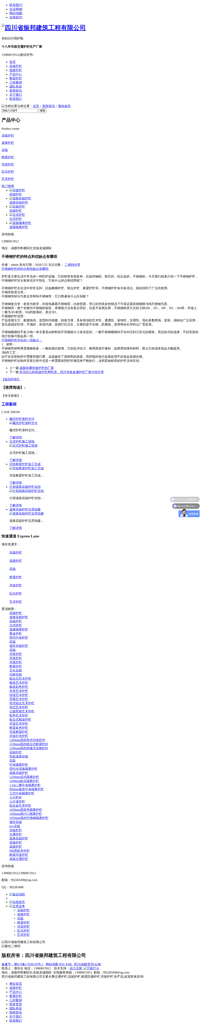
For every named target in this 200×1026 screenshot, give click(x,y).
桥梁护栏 (15, 78)
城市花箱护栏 (18, 645)
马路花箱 (15, 674)
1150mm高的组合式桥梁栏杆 (28, 744)
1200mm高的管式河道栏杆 (27, 740)
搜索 (42, 110)
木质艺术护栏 (18, 691)
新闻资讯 (15, 90)
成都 (84, 964)
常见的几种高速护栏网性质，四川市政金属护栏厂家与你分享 (62, 372)
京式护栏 (15, 218)
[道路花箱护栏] (20, 198)
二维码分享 (72, 264)
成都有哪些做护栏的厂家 (37, 368)
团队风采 (15, 86)
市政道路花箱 (18, 756)
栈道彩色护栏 (18, 686)
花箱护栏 (15, 66)
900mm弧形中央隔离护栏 (26, 789)
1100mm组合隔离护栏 (24, 781)
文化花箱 (15, 670)
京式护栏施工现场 (21, 441)
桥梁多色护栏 (18, 727)
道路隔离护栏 (18, 227)
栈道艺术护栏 (18, 682)
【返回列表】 (11, 379)
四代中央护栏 (18, 637)
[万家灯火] (91, 968)
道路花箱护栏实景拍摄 (25, 509)
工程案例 (15, 82)
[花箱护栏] (17, 190)
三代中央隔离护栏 (21, 793)
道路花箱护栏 (18, 202)
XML (69, 964)
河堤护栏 (15, 654)
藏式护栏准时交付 (21, 419)
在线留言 (15, 17)
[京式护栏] (17, 214)
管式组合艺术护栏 (21, 703)
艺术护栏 (8, 178)
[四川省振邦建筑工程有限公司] (44, 27)
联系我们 (15, 5)
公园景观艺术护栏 (21, 711)
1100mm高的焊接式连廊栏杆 (28, 748)
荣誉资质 (15, 1004)
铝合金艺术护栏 (20, 805)
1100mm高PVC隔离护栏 (25, 813)
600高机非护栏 (19, 850)
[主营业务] (17, 906)
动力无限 (76, 968)
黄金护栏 (15, 633)
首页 (12, 62)
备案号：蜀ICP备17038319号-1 (22, 964)
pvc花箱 (14, 826)
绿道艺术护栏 (18, 695)
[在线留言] (17, 902)
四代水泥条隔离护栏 (23, 768)
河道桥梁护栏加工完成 (25, 464)
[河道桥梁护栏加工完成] (26, 468)
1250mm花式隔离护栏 (24, 777)
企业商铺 (15, 9)
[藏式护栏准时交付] (23, 423)
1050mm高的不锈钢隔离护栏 (28, 818)
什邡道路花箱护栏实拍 (25, 486)
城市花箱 (15, 822)
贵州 (91, 964)
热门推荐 (8, 186)
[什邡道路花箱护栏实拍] (26, 491)
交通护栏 (15, 834)
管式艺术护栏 (18, 707)
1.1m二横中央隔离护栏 (25, 785)
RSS (62, 964)
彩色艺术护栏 (18, 715)
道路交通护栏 (18, 859)
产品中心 (15, 74)
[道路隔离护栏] (20, 223)
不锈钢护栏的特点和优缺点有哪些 (25, 268)
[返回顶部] (17, 894)
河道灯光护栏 (18, 736)
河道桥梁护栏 (18, 731)
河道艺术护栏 (18, 723)
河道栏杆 (15, 658)
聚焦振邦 (64, 106)
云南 (97, 964)
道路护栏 (15, 70)
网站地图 (15, 13)
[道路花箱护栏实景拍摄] (26, 513)
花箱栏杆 (15, 830)
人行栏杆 (15, 797)
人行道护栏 (17, 801)
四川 (77, 964)
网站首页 (15, 983)
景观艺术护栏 (18, 699)
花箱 (5, 150)
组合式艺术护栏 (20, 678)
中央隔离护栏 (18, 764)
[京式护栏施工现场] (23, 445)
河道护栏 (8, 164)
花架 (12, 760)
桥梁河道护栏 (18, 854)
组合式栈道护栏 (20, 719)
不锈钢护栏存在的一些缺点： (22, 340)
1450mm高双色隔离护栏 (25, 809)
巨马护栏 (8, 171)
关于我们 (15, 94)
